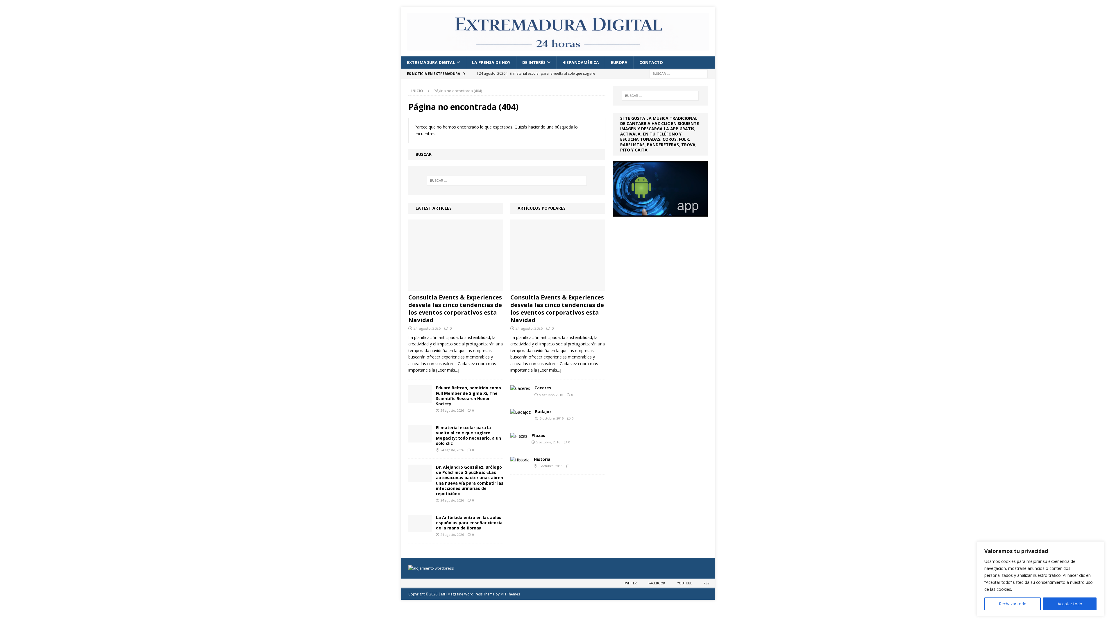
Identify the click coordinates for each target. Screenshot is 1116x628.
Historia (542, 459)
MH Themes (510, 594)
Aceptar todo (1070, 603)
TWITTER (630, 583)
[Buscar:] (679, 73)
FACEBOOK (656, 583)
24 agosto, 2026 (427, 328)
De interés (534, 62)
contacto (651, 62)
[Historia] (520, 460)
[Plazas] (518, 436)
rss (706, 583)
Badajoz (543, 411)
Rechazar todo (1012, 603)
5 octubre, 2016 (551, 394)
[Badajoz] (520, 412)
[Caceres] (520, 388)
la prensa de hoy (491, 62)
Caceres (542, 387)
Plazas (538, 435)
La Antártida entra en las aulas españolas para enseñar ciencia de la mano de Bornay (469, 523)
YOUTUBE (684, 583)
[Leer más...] (447, 370)
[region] (1040, 578)
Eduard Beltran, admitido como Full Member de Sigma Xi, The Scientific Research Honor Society (468, 395)
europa (619, 62)
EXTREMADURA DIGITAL (431, 62)
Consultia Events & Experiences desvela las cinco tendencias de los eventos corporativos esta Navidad (455, 308)
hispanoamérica (580, 62)
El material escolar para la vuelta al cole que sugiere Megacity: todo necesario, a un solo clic (468, 435)
